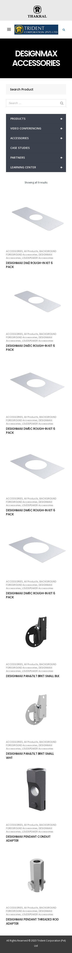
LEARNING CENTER (36, 167)
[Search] (62, 103)
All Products (31, 251)
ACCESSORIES (36, 138)
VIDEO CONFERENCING (36, 128)
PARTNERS (36, 157)
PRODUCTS (36, 118)
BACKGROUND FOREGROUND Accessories (31, 253)
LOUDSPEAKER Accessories (37, 258)
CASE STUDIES (20, 148)
